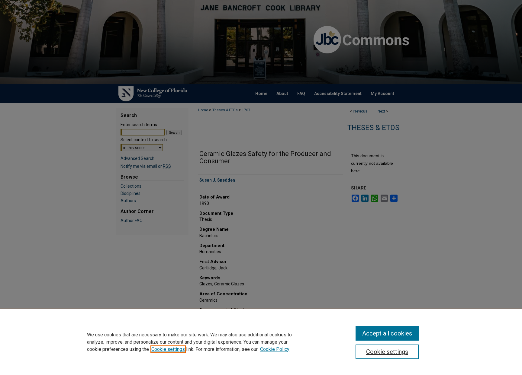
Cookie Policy (274, 349)
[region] (261, 342)
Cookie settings (168, 349)
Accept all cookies (387, 333)
